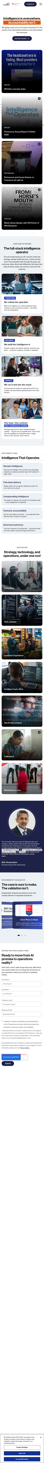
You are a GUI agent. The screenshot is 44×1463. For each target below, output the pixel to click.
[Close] (40, 1437)
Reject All (22, 1453)
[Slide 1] (18, 935)
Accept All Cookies (22, 1459)
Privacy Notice (24, 1048)
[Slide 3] (25, 935)
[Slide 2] (22, 935)
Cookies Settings (22, 1447)
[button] (40, 4)
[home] (11, 4)
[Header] (22, 71)
